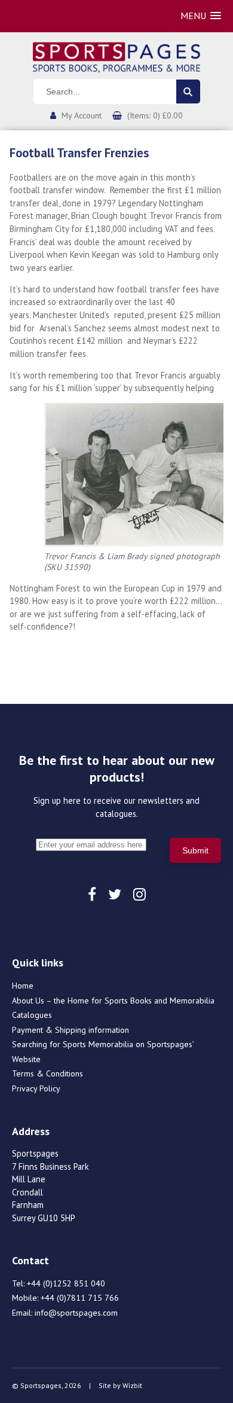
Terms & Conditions (47, 1073)
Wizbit (132, 1385)
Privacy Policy (36, 1088)
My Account (82, 115)
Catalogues (32, 1014)
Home (22, 985)
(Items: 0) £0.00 (155, 115)
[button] (200, 16)
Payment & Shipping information (70, 1029)
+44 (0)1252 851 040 (66, 1283)
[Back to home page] (116, 56)
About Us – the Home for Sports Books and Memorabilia (113, 1000)
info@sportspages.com (76, 1312)
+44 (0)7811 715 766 (80, 1297)
